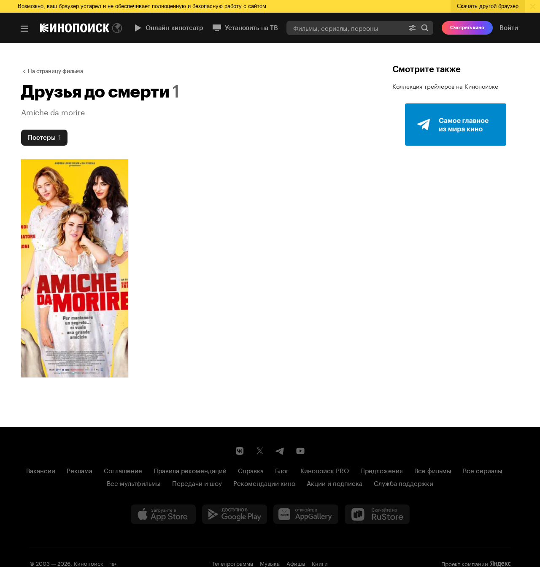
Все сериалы (482, 470)
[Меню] (24, 29)
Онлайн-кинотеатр (174, 28)
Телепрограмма (232, 563)
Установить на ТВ (251, 28)
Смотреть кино (467, 27)
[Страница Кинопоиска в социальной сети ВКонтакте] (240, 451)
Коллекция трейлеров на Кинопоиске (445, 85)
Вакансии (40, 470)
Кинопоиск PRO (324, 470)
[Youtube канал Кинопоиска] (300, 451)
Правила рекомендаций (190, 470)
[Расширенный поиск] (412, 28)
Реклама (79, 470)
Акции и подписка (334, 482)
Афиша (295, 563)
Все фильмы (432, 470)
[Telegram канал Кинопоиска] (280, 451)
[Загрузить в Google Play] (234, 514)
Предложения (381, 470)
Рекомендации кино (264, 482)
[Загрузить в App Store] (163, 514)
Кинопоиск (88, 563)
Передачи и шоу (197, 482)
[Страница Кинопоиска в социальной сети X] (260, 451)
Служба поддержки (403, 482)
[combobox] (345, 28)
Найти (424, 28)
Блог (282, 470)
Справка (251, 470)
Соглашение (123, 470)
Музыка (270, 563)
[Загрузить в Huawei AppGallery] (305, 514)
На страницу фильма (55, 71)
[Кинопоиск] (74, 28)
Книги (320, 563)
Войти (509, 28)
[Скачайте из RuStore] (377, 514)
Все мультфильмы (134, 482)
